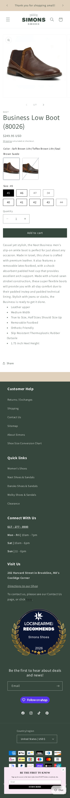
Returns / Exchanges (19, 399)
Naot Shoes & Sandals (21, 477)
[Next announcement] (63, 5)
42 (34, 202)
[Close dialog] (63, 770)
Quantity (8, 211)
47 (35, 193)
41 (21, 202)
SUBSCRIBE (35, 787)
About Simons (16, 434)
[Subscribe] (58, 686)
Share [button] (10, 363)
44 (61, 202)
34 (48, 193)
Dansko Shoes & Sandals (22, 486)
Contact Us (14, 417)
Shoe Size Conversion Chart (24, 443)
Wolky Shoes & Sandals (21, 494)
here (29, 599)
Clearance (13, 503)
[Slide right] (43, 105)
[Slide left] (26, 105)
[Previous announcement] (7, 5)
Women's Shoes (17, 468)
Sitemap (12, 426)
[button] (8, 19)
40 (8, 202)
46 (21, 193)
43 (48, 202)
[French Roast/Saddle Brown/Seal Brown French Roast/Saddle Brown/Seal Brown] (30, 169)
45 (8, 193)
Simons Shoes (38, 637)
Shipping (7, 141)
